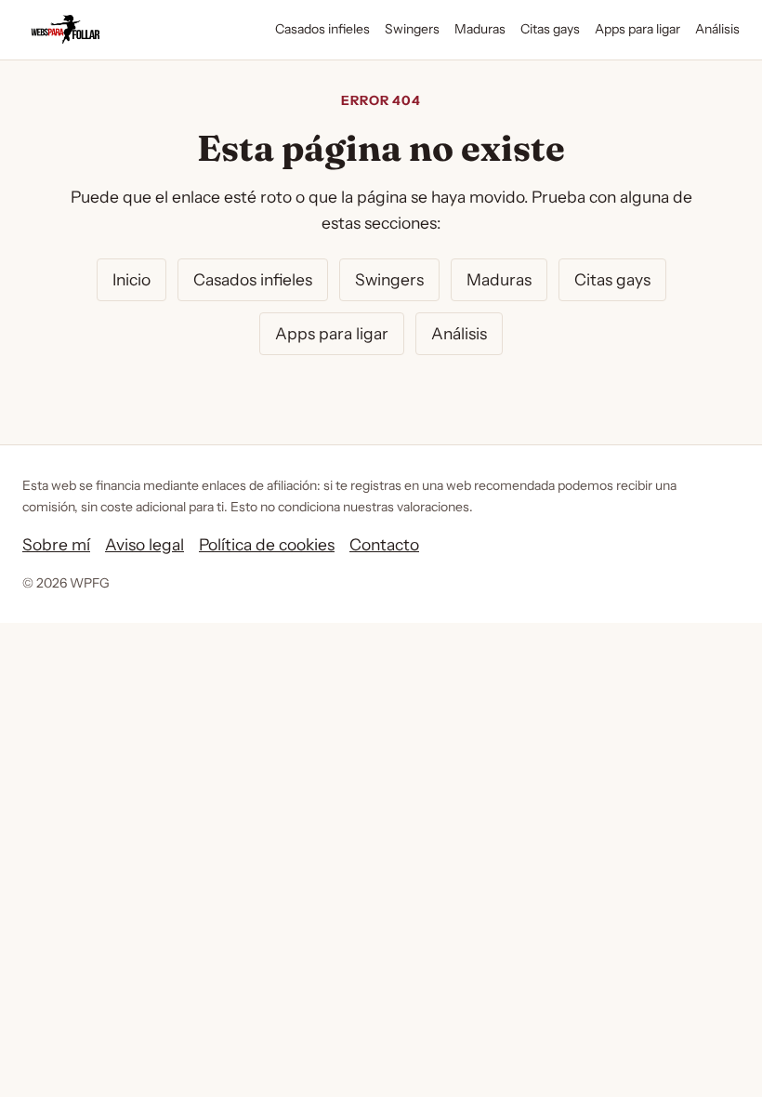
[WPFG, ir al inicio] (65, 29)
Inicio (131, 279)
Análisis (717, 28)
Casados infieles (322, 28)
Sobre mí (56, 544)
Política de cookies (267, 544)
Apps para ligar (637, 28)
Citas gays (550, 28)
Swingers (412, 28)
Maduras (480, 28)
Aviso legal (144, 544)
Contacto (384, 544)
